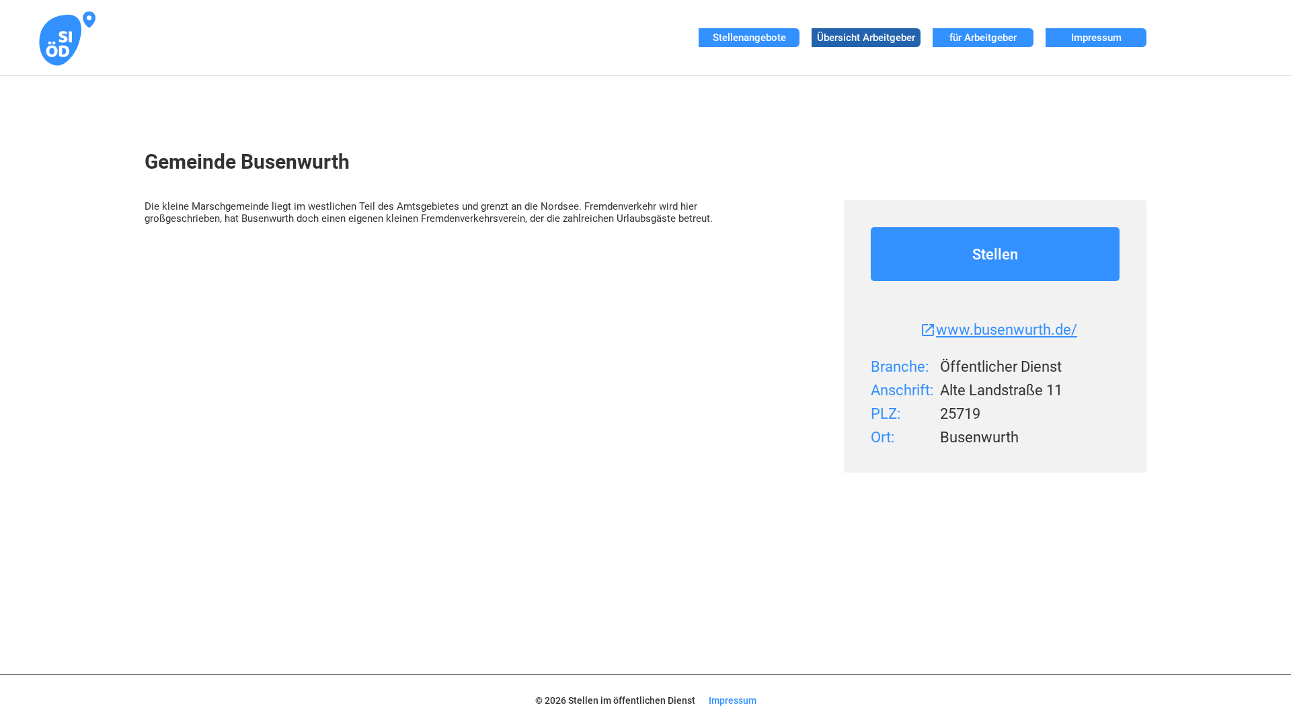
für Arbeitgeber (983, 38)
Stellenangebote (749, 38)
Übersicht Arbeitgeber (866, 38)
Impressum (1096, 38)
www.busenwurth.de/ (1006, 329)
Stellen (995, 254)
